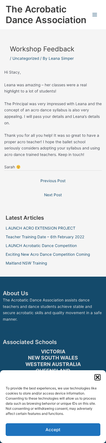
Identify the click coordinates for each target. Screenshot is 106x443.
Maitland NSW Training (26, 263)
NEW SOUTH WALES (53, 358)
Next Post (53, 195)
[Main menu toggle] (95, 15)
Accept (53, 429)
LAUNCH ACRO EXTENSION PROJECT (40, 228)
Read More (13, 332)
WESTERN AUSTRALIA (53, 364)
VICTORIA (53, 351)
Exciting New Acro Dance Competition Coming (48, 254)
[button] (97, 377)
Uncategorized (25, 58)
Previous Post (53, 180)
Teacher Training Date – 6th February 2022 (45, 237)
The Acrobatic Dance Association (46, 14)
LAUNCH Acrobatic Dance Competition (41, 245)
